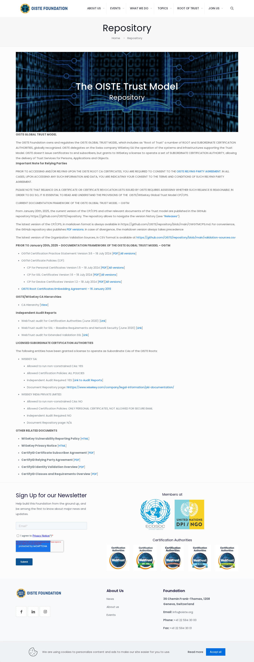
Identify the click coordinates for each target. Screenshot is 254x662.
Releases (171, 216)
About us (113, 607)
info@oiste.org (183, 612)
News (110, 599)
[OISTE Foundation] (44, 8)
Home (116, 38)
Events (111, 615)
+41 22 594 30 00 (185, 620)
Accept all (215, 651)
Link (103, 321)
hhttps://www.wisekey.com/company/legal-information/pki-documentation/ (120, 387)
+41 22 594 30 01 (181, 628)
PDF (115, 253)
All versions (127, 253)
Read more (195, 652)
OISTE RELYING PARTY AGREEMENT (199, 171)
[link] (118, 558)
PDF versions (75, 229)
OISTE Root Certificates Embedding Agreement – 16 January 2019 (66, 289)
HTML (84, 439)
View (44, 305)
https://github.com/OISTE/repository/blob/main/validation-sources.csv (185, 237)
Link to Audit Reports (88, 380)
